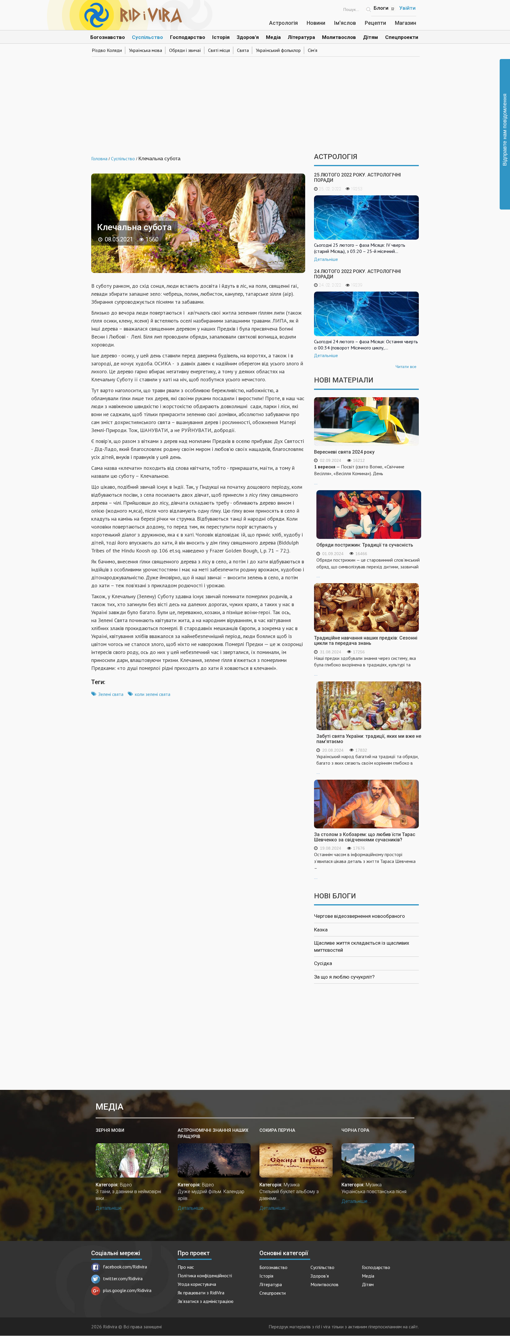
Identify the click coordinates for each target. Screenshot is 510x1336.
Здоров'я (248, 37)
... (359, 474)
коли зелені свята (152, 694)
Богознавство (107, 37)
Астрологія (283, 23)
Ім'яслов (345, 23)
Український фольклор (278, 50)
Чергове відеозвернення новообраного (359, 916)
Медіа (273, 37)
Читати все (405, 366)
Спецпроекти (401, 37)
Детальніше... (110, 1208)
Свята (243, 50)
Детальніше (326, 259)
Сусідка (323, 963)
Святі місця (219, 50)
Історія (221, 37)
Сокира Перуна (277, 1130)
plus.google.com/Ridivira (127, 1290)
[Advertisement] (255, 102)
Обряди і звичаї (185, 50)
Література (301, 37)
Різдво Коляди (107, 50)
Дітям (370, 37)
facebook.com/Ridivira (125, 1267)
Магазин (405, 23)
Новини (316, 23)
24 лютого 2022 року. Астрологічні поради (357, 274)
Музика (292, 1185)
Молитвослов (339, 37)
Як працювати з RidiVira (201, 1293)
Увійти (407, 8)
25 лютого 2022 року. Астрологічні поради (357, 177)
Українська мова (145, 50)
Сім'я (312, 50)
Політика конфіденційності (205, 1275)
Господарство (187, 37)
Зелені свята (110, 694)
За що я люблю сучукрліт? (344, 977)
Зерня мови (110, 1130)
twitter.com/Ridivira (123, 1278)
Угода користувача (197, 1284)
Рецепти (375, 23)
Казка (321, 930)
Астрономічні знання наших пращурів (213, 1133)
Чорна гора (355, 1130)
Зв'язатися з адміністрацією (205, 1301)
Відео (126, 1185)
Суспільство (147, 37)
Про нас (186, 1267)
